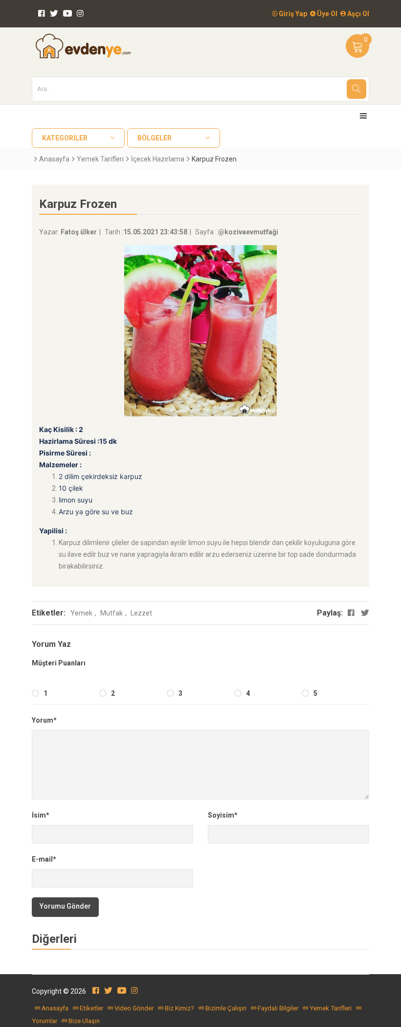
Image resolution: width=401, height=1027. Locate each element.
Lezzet (141, 613)
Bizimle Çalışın (225, 1008)
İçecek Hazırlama (157, 159)
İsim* (40, 815)
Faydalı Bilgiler (278, 1008)
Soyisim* (223, 815)
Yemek (81, 613)
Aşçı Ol (357, 14)
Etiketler (91, 1008)
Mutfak (111, 613)
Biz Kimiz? (179, 1008)
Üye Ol (326, 14)
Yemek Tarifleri (100, 159)
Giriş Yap (292, 14)
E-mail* (44, 859)
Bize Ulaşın (84, 1021)
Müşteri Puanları (59, 663)
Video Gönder (134, 1008)
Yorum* (44, 720)
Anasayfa (54, 159)
